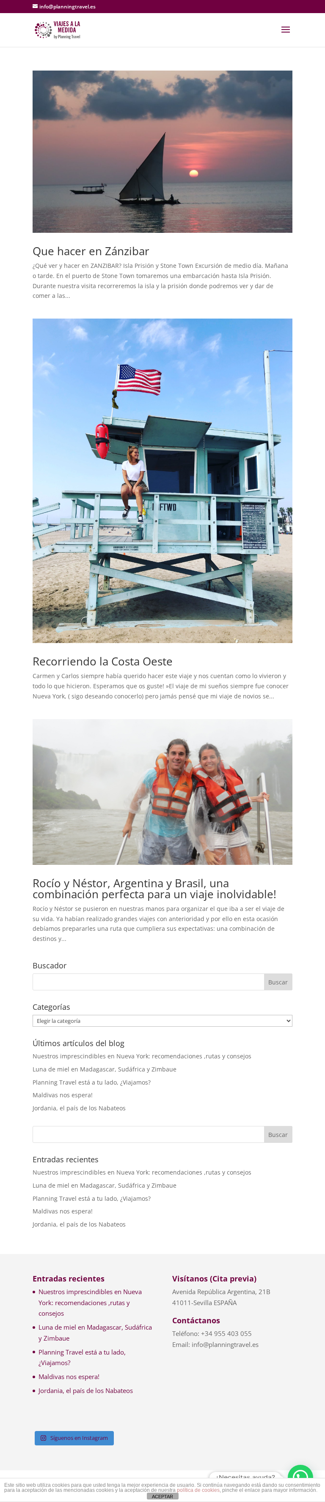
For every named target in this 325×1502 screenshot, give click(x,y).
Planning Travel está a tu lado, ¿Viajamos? (92, 1082)
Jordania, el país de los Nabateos (79, 1108)
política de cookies (198, 1490)
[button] (300, 1477)
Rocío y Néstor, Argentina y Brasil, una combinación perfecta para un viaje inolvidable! (154, 888)
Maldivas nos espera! (63, 1095)
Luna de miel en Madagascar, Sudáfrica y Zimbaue (104, 1069)
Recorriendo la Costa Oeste (103, 661)
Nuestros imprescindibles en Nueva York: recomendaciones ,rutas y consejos (142, 1056)
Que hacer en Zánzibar (91, 251)
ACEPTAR (162, 1496)
